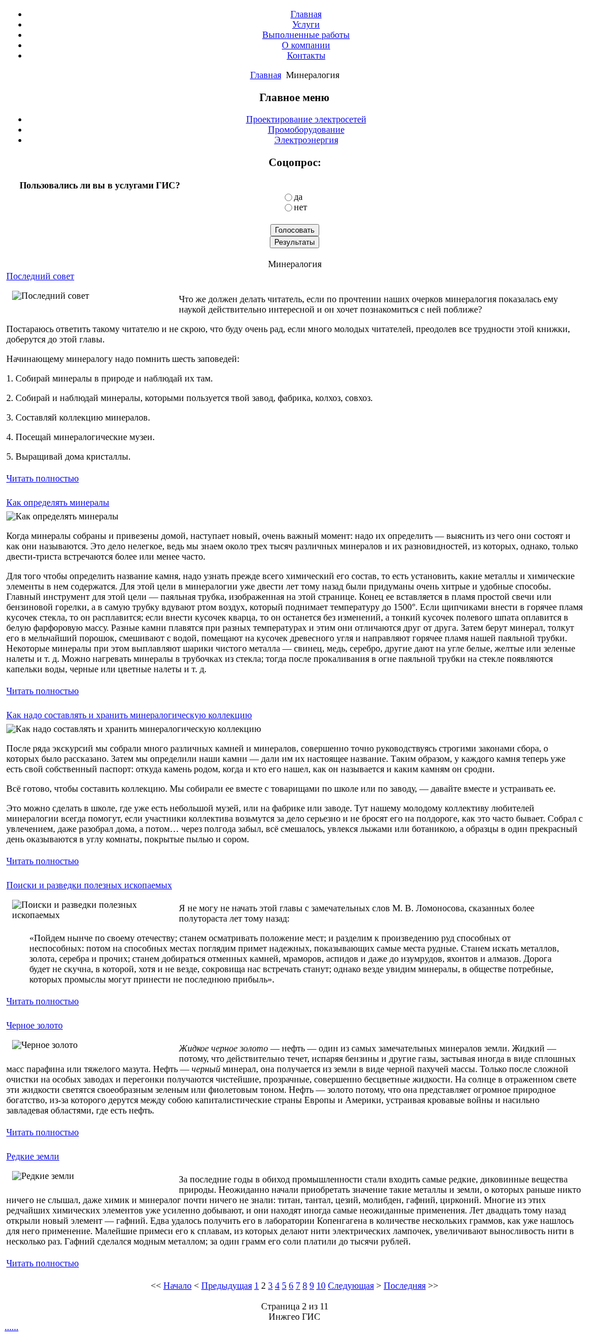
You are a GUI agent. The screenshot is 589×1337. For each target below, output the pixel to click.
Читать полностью (42, 478)
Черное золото (34, 1025)
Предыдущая (226, 1285)
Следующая (351, 1285)
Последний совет (40, 276)
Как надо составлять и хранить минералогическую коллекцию (129, 715)
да (298, 197)
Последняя (405, 1285)
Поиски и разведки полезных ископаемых (89, 885)
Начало (177, 1285)
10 (321, 1285)
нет (300, 207)
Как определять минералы (57, 502)
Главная (265, 75)
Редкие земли (32, 1156)
